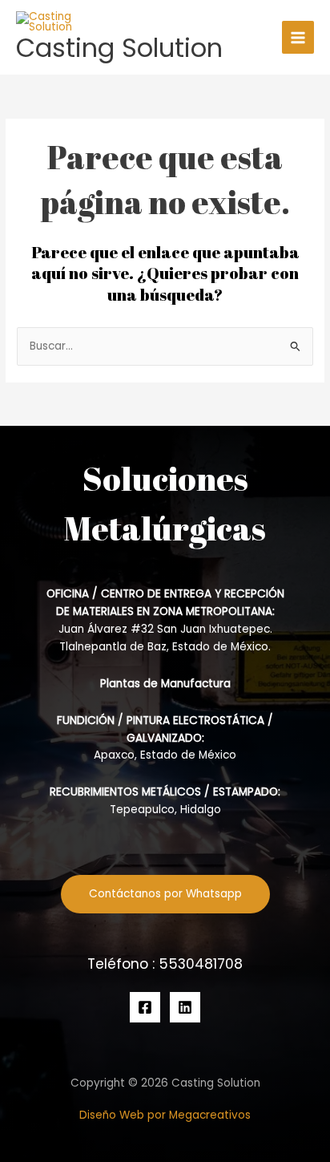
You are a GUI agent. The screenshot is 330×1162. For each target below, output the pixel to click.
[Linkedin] (185, 1007)
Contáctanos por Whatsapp (165, 893)
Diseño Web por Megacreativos (165, 1115)
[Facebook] (145, 1007)
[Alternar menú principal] (298, 37)
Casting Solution (119, 48)
